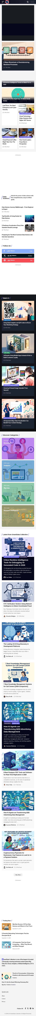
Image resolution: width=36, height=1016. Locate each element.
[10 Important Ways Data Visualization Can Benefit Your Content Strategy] (18, 408)
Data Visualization (9, 418)
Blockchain (7, 443)
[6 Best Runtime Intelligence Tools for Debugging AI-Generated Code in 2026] (18, 547)
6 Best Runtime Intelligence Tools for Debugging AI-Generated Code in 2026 (16, 562)
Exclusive (23, 556)
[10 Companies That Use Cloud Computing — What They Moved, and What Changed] (6, 944)
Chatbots (14, 977)
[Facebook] (18, 251)
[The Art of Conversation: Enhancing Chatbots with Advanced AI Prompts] (6, 975)
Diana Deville (9, 696)
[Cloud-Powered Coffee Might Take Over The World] (9, 133)
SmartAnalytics (9, 32)
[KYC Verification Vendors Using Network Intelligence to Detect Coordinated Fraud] (18, 592)
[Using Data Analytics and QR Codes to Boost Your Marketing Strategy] (18, 310)
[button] (3, 2)
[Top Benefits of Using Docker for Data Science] (29, 218)
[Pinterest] (18, 260)
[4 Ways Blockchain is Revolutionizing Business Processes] (18, 51)
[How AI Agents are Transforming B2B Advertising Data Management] (18, 711)
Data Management (25, 137)
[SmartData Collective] (7, 2)
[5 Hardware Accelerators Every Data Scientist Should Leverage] (29, 227)
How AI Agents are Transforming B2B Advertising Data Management (17, 729)
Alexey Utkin (9, 784)
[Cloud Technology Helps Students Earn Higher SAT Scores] (26, 109)
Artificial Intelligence (11, 385)
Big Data (6, 352)
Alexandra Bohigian (11, 616)
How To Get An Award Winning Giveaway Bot (15, 982)
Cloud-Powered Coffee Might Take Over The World (9, 142)
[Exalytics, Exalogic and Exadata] (18, 14)
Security (18, 600)
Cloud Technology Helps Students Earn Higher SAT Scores (25, 118)
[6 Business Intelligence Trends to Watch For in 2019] (18, 79)
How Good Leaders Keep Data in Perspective (25, 142)
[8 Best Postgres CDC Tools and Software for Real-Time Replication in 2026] (18, 760)
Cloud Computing (25, 113)
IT (12, 600)
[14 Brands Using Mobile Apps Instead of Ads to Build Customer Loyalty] (18, 343)
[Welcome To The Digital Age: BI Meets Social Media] (18, 95)
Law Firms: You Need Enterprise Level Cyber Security (9, 107)
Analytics (7, 23)
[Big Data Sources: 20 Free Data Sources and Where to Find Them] (6, 926)
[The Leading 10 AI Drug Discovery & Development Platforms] (18, 632)
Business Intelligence (11, 510)
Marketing (16, 723)
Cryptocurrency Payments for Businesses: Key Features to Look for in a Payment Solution (17, 855)
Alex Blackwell (9, 656)
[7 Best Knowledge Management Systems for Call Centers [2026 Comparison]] (18, 672)
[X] (18, 256)
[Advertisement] (18, 174)
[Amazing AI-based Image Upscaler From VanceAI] (18, 376)
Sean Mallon (9, 577)
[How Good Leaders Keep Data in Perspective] (26, 133)
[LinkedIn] (33, 1008)
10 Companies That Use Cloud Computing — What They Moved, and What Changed (22, 944)
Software (22, 769)
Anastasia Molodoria (11, 746)
